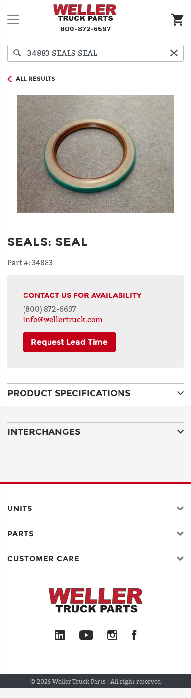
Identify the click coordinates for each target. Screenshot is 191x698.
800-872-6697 (85, 29)
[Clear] (174, 53)
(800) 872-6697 (49, 308)
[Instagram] (112, 636)
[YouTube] (86, 636)
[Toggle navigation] (13, 19)
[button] (95, 506)
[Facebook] (134, 636)
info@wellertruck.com (63, 319)
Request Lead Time (69, 342)
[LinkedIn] (60, 636)
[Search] (17, 53)
